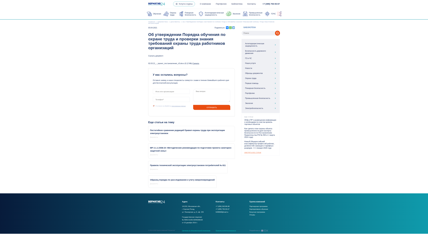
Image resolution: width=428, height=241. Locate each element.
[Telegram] (233, 27)
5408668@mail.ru (222, 212)
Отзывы (252, 215)
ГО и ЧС (248, 58)
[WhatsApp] (230, 27)
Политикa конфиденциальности (226, 230)
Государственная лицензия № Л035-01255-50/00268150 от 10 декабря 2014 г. (192, 219)
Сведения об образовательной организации (196, 230)
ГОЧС (273, 14)
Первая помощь (251, 83)
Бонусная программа (257, 212)
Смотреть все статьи (252, 152)
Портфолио (221, 4)
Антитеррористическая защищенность (254, 45)
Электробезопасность (254, 108)
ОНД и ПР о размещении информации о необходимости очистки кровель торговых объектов (260, 122)
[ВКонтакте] (227, 27)
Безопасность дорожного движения (255, 52)
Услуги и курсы (186, 4)
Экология (236, 14)
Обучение (157, 14)
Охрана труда (250, 78)
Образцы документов (254, 73)
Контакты (251, 4)
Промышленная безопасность (257, 98)
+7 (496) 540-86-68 (222, 206)
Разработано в (254, 230)
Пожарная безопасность (255, 88)
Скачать (195, 63)
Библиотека (236, 4)
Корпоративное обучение (258, 209)
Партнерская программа (258, 206)
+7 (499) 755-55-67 (271, 4)
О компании (205, 4)
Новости (248, 68)
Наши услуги (250, 63)
